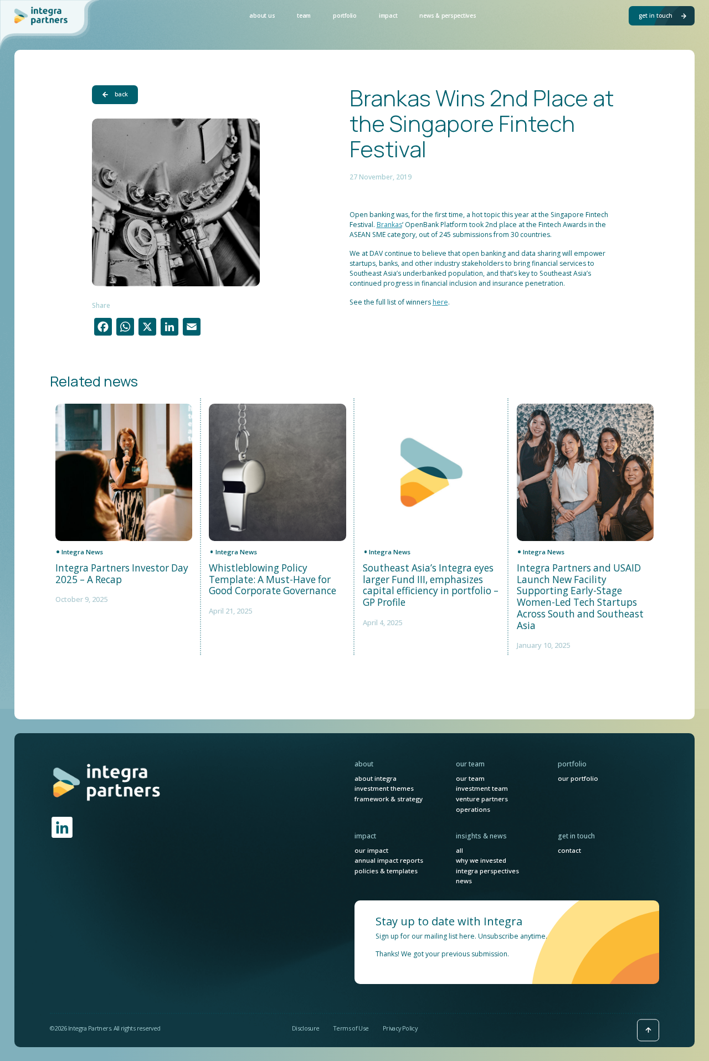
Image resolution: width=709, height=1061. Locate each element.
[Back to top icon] (648, 1030)
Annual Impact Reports (388, 860)
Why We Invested (481, 860)
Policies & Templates (386, 871)
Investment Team (482, 788)
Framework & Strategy (388, 799)
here (440, 302)
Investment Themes (384, 788)
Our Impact (371, 850)
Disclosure (306, 1028)
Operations (473, 809)
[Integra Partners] (41, 15)
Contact (569, 850)
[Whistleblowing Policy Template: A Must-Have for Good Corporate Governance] (277, 472)
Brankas (389, 224)
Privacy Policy (400, 1028)
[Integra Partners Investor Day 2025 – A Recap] (124, 472)
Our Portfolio (578, 778)
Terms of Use (350, 1028)
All (459, 850)
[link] (107, 782)
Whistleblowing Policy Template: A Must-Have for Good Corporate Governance (272, 580)
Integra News (82, 552)
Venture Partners (482, 799)
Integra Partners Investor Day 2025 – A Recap (121, 574)
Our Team (470, 778)
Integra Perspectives (487, 871)
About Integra (375, 778)
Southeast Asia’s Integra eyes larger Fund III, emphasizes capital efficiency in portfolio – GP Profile (431, 586)
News (464, 881)
